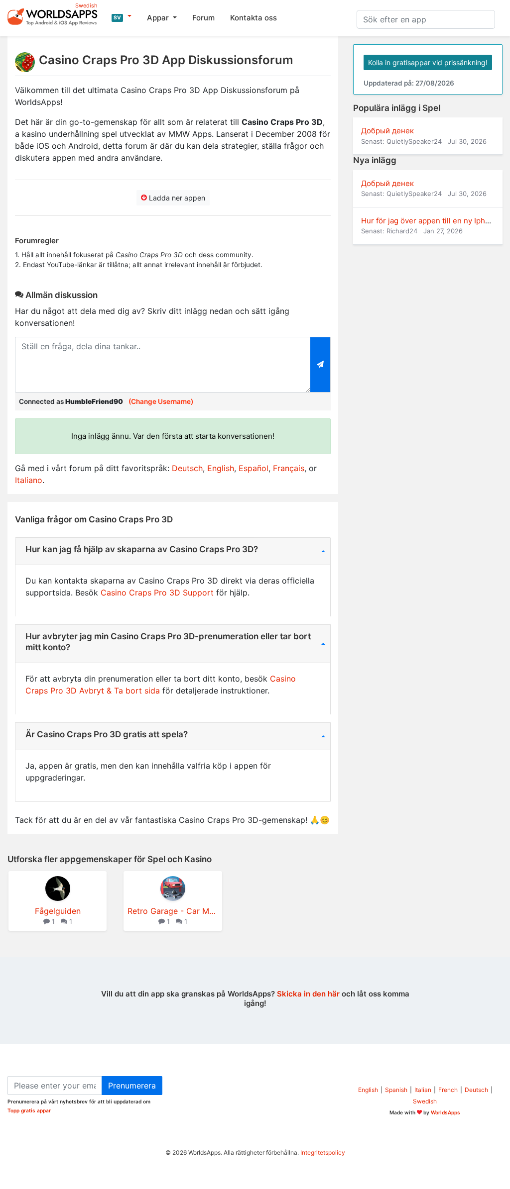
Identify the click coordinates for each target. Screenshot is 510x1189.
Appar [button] (159, 17)
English (220, 468)
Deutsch (187, 468)
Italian (422, 1089)
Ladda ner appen (176, 198)
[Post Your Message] (320, 365)
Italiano (28, 480)
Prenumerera (132, 1085)
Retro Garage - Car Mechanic (173, 911)
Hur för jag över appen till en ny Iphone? (432, 220)
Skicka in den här (308, 993)
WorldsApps (445, 1112)
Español (253, 468)
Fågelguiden (58, 911)
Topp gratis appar (29, 1110)
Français (288, 468)
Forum (203, 17)
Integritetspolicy (322, 1152)
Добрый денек (387, 130)
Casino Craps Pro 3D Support (157, 592)
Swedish (425, 1101)
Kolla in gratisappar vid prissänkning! (428, 62)
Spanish (396, 1089)
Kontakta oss (253, 17)
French (448, 1089)
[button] (121, 16)
